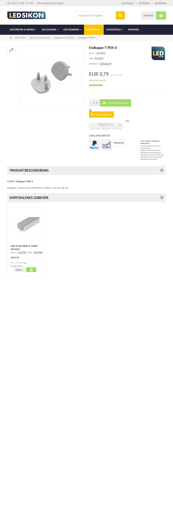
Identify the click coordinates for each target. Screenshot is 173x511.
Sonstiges (133, 29)
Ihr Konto (144, 3)
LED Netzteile (113, 29)
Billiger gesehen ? (101, 114)
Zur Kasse (127, 3)
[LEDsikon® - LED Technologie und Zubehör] (26, 15)
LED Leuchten (49, 29)
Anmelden (161, 3)
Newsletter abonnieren (50, 3)
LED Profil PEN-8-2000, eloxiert (24, 247)
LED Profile (93, 29)
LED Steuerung (71, 29)
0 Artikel (148, 15)
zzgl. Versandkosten (97, 80)
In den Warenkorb (117, 102)
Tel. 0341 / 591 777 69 (20, 3)
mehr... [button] (19, 269)
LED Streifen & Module (22, 29)
